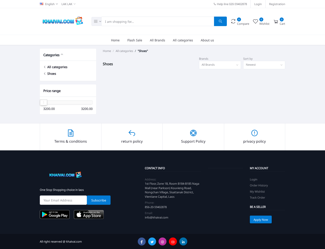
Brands (203, 58)
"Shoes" (143, 51)
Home (115, 39)
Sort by (248, 58)
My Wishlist (257, 191)
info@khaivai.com (156, 217)
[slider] (43, 102)
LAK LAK (66, 4)
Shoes (51, 73)
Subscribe (98, 200)
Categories (51, 54)
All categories (183, 39)
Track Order (257, 197)
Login (258, 4)
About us (207, 39)
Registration (277, 4)
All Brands (157, 39)
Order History (259, 185)
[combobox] (220, 65)
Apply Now (261, 219)
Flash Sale (134, 39)
